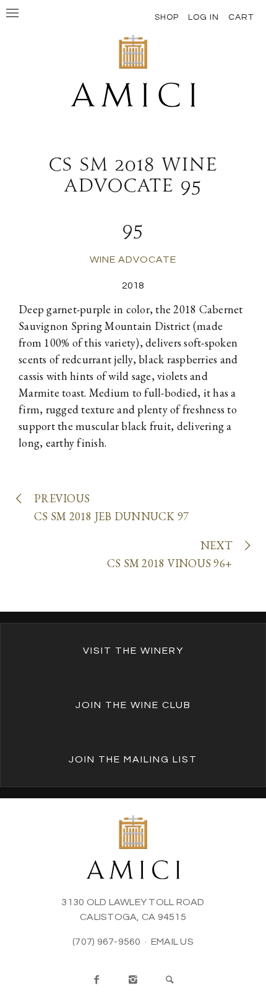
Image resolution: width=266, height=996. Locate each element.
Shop (167, 17)
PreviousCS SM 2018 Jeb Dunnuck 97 (111, 507)
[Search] (169, 980)
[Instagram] (133, 980)
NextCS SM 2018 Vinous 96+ (169, 554)
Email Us (172, 942)
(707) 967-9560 (106, 942)
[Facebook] (96, 980)
